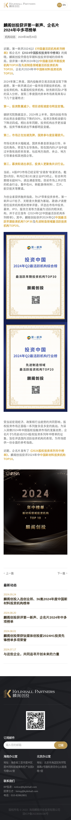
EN (64, 5)
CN (59, 5)
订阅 (60, 745)
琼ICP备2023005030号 (35, 813)
